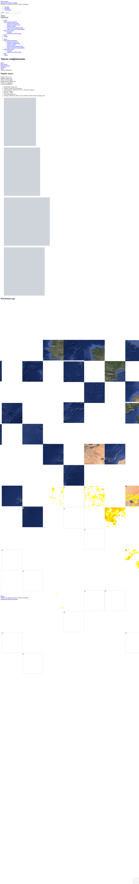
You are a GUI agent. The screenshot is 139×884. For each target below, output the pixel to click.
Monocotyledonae (5, 65)
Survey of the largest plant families (16, 29)
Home (5, 20)
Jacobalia (9, 32)
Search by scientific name (13, 24)
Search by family (11, 26)
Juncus (2, 68)
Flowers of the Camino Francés (15, 27)
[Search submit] (1, 14)
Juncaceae (3, 67)
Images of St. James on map (14, 33)
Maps (5, 35)
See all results (4, 17)
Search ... (3, 12)
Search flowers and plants (10, 22)
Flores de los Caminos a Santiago (9, 2)
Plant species (4, 64)
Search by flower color (13, 23)
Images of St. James (9, 30)
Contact (6, 36)
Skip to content (4, 1)
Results (3, 15)
